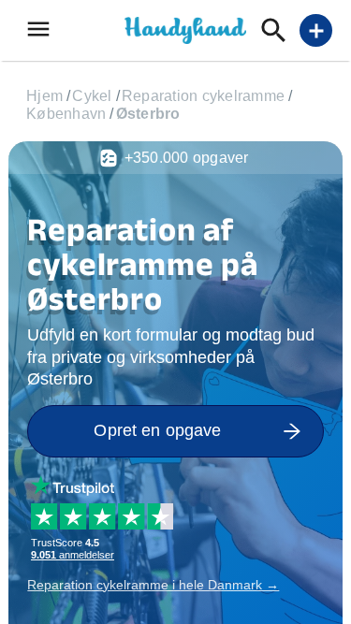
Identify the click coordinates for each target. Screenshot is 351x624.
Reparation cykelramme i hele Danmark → (153, 584)
